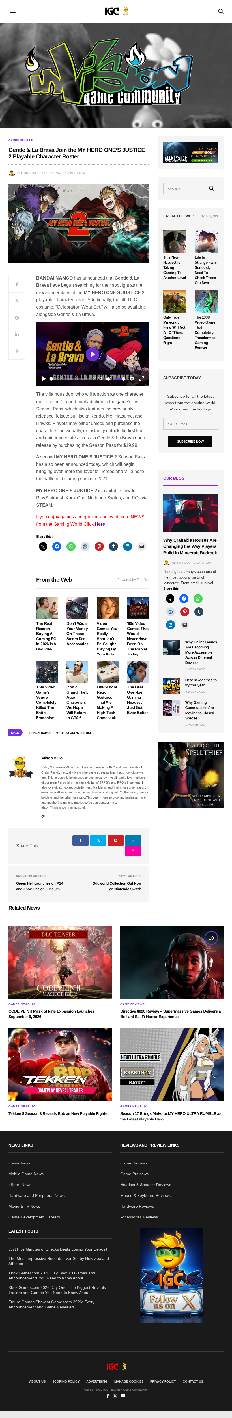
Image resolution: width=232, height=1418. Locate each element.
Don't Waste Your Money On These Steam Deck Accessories (77, 633)
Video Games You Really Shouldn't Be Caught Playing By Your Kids (107, 638)
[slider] (70, 379)
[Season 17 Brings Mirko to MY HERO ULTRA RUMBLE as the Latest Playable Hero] (172, 1064)
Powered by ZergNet (133, 580)
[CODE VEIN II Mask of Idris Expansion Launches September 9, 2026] (60, 962)
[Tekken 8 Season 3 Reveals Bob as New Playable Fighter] (60, 1064)
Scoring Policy (66, 1381)
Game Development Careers (34, 1217)
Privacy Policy (163, 1381)
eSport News (19, 1184)
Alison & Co (26, 173)
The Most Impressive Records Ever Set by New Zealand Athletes (58, 1261)
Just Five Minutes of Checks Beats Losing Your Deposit (57, 1249)
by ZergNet (209, 216)
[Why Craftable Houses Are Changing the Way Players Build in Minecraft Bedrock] (190, 513)
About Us (37, 1381)
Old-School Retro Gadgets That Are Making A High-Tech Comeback (107, 702)
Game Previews (134, 1174)
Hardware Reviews (137, 1206)
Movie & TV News (24, 1206)
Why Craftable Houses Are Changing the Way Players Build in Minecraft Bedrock (190, 547)
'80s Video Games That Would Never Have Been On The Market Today (138, 638)
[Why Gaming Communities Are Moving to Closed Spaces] (171, 708)
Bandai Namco (40, 732)
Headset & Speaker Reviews (145, 1184)
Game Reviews (132, 1004)
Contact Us (193, 1381)
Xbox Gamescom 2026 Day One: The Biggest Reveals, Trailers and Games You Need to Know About (57, 1290)
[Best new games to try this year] (171, 686)
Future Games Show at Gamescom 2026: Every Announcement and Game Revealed (51, 1304)
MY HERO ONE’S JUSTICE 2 (75, 732)
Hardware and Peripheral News (36, 1195)
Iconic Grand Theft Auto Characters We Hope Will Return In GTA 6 (77, 702)
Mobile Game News (26, 1174)
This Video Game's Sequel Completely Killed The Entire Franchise (46, 702)
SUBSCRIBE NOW (190, 441)
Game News (19, 1163)
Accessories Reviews (139, 1217)
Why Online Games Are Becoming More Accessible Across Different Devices (201, 652)
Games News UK (20, 140)
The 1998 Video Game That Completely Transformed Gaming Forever (205, 332)
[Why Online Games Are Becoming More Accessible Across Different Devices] (171, 647)
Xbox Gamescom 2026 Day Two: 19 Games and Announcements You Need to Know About (51, 1275)
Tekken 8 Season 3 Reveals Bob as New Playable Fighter (58, 1113)
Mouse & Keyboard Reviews (145, 1195)
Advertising (97, 1381)
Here (100, 524)
